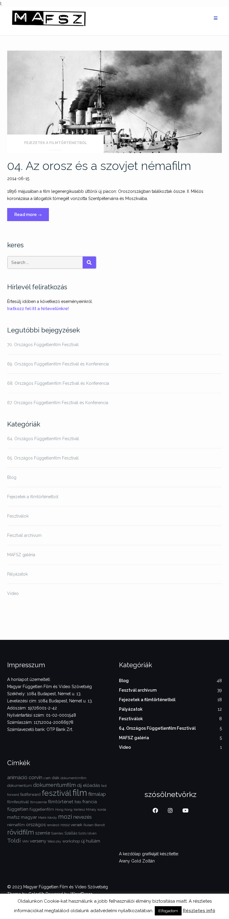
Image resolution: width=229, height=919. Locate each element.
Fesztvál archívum (24, 535)
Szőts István (87, 833)
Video (13, 593)
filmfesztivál (18, 802)
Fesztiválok (18, 516)
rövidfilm (20, 832)
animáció (17, 777)
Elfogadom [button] (168, 911)
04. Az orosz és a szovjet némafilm (99, 166)
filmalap (97, 794)
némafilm (16, 825)
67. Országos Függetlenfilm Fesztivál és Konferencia (57, 402)
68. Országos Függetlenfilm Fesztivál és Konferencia (58, 383)
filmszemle (38, 802)
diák (55, 778)
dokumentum (19, 785)
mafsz (13, 817)
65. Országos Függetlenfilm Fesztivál (43, 458)
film (79, 792)
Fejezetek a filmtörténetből (55, 143)
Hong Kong (63, 809)
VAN (25, 841)
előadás (91, 785)
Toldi (14, 840)
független (17, 809)
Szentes (57, 833)
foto (78, 802)
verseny (38, 841)
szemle (42, 833)
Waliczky (54, 841)
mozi (65, 816)
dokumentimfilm (73, 778)
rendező (53, 825)
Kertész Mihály (85, 809)
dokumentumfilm (54, 785)
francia (89, 801)
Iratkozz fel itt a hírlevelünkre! (38, 308)
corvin (35, 777)
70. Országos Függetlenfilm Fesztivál (43, 344)
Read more (31, 216)
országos (36, 824)
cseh (47, 778)
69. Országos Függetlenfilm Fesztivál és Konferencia (58, 364)
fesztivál (56, 793)
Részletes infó (199, 910)
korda (102, 809)
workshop (71, 841)
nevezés (82, 817)
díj (79, 785)
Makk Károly (47, 817)
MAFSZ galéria (21, 554)
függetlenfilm (42, 809)
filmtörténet (60, 801)
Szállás (70, 833)
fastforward (30, 794)
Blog (11, 477)
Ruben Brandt (94, 825)
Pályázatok (17, 574)
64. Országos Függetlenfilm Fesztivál (43, 438)
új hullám (90, 841)
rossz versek (71, 825)
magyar (29, 817)
